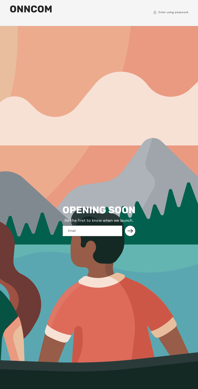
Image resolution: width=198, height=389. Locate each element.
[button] (170, 12)
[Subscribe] (130, 230)
